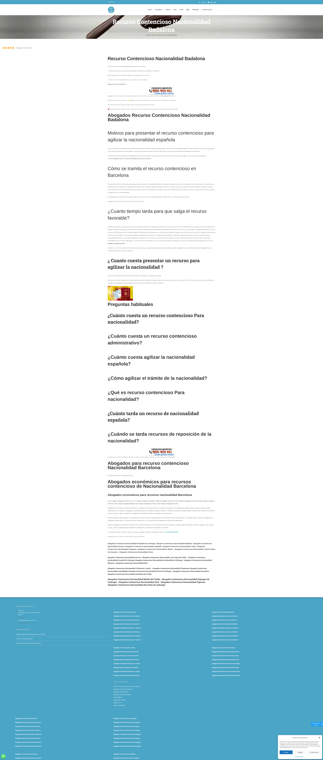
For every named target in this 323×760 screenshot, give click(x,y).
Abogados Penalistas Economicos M (26, 722)
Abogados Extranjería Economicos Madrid (225, 640)
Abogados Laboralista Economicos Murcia (28, 742)
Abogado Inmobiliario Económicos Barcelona (226, 663)
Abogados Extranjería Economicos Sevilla (126, 675)
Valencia (137, 632)
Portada (148, 35)
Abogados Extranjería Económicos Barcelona (226, 675)
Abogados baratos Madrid (121, 692)
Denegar (300, 752)
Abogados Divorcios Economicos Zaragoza (127, 726)
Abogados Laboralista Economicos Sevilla (127, 671)
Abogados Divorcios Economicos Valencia (126, 620)
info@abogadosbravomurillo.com (27, 620)
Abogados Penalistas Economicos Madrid (225, 616)
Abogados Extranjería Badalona (117, 84)
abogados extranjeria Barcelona (116, 243)
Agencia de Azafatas (119, 705)
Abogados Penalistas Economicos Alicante (28, 758)
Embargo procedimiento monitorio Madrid (28, 643)
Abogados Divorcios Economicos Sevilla (126, 655)
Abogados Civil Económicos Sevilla (124, 648)
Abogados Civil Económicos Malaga (124, 754)
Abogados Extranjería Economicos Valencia (127, 640)
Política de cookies (299, 756)
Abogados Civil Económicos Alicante (26, 754)
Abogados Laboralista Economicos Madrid (225, 636)
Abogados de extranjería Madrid (123, 689)
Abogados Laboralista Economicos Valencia (127, 636)
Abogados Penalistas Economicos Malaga (126, 758)
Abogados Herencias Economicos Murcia (27, 730)
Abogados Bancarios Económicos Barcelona (225, 667)
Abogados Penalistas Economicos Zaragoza (127, 722)
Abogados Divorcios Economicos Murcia (27, 726)
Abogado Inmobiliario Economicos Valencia (127, 628)
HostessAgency (118, 697)
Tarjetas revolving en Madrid (24, 639)
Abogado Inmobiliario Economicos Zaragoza (127, 734)
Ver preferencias (313, 752)
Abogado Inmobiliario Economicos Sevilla (127, 663)
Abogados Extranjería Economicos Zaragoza (127, 746)
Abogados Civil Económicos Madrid (223, 612)
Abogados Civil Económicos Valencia (125, 612)
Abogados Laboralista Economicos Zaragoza (127, 742)
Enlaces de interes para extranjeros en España (127, 686)
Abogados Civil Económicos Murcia (26, 718)
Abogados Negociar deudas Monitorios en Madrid (30, 634)
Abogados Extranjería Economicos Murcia (28, 746)
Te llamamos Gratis (316, 724)
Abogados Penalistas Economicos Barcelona (226, 651)
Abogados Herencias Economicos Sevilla (126, 659)
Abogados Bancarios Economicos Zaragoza (127, 738)
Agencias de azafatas (120, 700)
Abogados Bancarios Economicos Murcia (27, 738)
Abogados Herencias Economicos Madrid (224, 624)
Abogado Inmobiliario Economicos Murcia (28, 734)
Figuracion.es (117, 702)
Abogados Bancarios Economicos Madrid (225, 632)
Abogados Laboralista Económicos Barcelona (226, 671)
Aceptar (286, 752)
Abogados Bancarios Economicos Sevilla (126, 667)
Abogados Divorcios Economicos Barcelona (225, 655)
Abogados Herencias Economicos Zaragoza (127, 730)
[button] (319, 738)
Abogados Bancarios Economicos (124, 632)
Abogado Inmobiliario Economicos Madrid (225, 628)
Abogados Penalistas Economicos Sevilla (126, 651)
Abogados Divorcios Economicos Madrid (224, 620)
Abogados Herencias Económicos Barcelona (225, 659)
